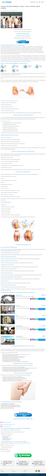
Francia (16, 10)
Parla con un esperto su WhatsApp (23, 35)
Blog (12, 470)
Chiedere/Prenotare (42, 298)
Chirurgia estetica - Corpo (5, 10)
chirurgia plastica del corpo (12, 441)
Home (1, 10)
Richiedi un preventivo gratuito (23, 33)
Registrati (25, 471)
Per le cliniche (14, 471)
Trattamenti (25, 470)
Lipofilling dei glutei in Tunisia (6, 422)
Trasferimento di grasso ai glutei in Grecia (8, 424)
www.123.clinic (24, 474)
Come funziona (3, 471)
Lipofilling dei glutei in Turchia (6, 426)
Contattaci (2, 470)
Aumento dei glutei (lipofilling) (12, 10)
